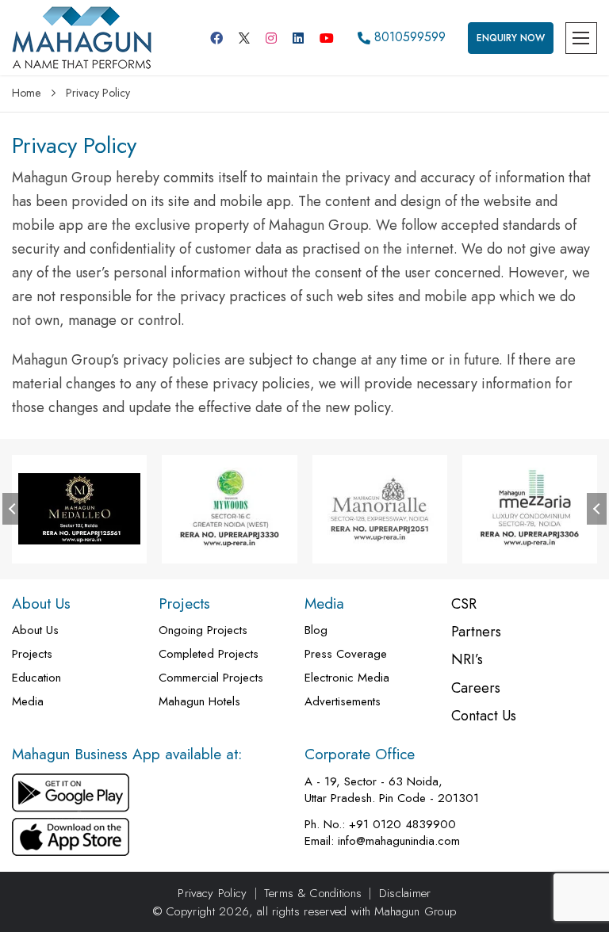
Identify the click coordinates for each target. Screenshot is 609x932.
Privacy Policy (212, 893)
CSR (464, 604)
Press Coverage (345, 654)
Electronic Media (346, 678)
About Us (35, 630)
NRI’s (467, 660)
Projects (32, 654)
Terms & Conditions (313, 893)
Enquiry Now (511, 38)
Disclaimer (405, 893)
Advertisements (342, 701)
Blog (315, 630)
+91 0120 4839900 (402, 824)
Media (28, 701)
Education (36, 678)
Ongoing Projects (203, 630)
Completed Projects (209, 654)
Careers (475, 688)
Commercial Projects (211, 678)
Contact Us (483, 716)
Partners (476, 632)
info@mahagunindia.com (399, 841)
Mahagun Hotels (199, 701)
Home (26, 92)
